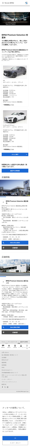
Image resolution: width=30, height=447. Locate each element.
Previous (1, 188)
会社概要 (4, 357)
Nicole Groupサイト (7, 370)
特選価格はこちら (9, 105)
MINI (3, 367)
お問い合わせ (5, 352)
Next (28, 188)
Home (3, 342)
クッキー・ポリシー (7, 379)
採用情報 (4, 365)
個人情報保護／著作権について (10, 355)
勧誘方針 (4, 384)
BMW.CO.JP (5, 360)
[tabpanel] (15, 20)
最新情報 (4, 362)
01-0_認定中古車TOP (11, 342)
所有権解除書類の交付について (10, 372)
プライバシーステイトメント (9, 382)
